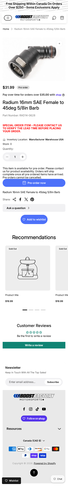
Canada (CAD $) (32, 440)
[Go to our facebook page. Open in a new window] (24, 409)
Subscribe (53, 382)
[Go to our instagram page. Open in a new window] (31, 409)
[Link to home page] (34, 397)
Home (6, 28)
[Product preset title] (27, 268)
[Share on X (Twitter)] (26, 199)
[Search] (54, 18)
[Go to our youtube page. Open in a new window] (44, 409)
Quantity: (8, 148)
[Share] (14, 199)
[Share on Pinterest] (32, 199)
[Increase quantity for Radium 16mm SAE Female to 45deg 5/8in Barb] (22, 157)
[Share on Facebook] (20, 199)
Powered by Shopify (45, 463)
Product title (11, 295)
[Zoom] (59, 43)
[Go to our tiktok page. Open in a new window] (37, 409)
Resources (14, 428)
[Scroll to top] (34, 473)
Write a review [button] (34, 345)
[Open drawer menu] (8, 18)
